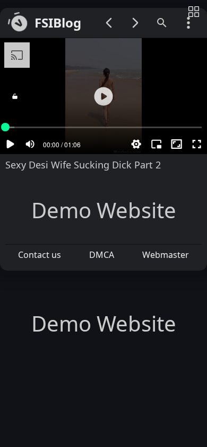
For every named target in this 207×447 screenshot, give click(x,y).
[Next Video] (135, 22)
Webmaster (165, 255)
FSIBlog (57, 23)
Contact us (39, 255)
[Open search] (161, 22)
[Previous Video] (108, 22)
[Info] (194, 12)
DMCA (101, 255)
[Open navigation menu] (188, 22)
